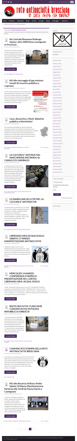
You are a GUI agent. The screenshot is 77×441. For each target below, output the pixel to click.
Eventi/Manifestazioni (15, 47)
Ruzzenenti (7, 148)
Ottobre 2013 (56, 106)
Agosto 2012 (56, 146)
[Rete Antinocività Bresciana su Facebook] (6, 2)
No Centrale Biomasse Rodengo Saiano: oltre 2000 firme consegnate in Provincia (25, 42)
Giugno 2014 (56, 83)
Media (27, 21)
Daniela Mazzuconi (20, 147)
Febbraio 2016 (56, 63)
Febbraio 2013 (56, 129)
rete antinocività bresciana (23, 229)
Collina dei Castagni (10, 147)
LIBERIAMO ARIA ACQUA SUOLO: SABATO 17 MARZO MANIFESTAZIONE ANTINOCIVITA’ (24, 238)
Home (5, 21)
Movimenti (20, 21)
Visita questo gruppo (66, 198)
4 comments (45, 265)
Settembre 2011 (57, 172)
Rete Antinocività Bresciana (9, 24)
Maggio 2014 (56, 86)
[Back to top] (73, 437)
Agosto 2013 (56, 112)
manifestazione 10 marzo (24, 421)
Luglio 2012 (55, 149)
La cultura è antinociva (11, 191)
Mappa (48, 21)
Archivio (34, 21)
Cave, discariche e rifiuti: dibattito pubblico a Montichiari (26, 120)
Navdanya (8, 47)
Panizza (27, 147)
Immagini (41, 21)
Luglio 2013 (55, 115)
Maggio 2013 (56, 120)
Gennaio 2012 (56, 166)
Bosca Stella (9, 421)
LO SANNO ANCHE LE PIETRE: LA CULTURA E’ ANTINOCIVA (26, 200)
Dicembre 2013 (56, 100)
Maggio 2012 (56, 155)
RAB (7, 265)
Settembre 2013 (57, 109)
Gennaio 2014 (56, 98)
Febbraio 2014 (56, 95)
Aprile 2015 (55, 75)
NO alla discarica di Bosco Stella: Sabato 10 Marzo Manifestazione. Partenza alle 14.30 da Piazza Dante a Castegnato (24, 387)
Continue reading (10, 69)
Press (21, 313)
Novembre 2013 (56, 103)
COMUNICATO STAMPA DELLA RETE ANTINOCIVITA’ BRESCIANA (28, 350)
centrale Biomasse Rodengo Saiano (14, 74)
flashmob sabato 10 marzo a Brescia (14, 341)
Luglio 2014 (55, 80)
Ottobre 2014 (56, 78)
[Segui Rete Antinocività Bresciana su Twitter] (8, 2)
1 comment (45, 421)
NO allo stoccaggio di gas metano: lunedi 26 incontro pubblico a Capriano (24, 83)
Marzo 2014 (55, 92)
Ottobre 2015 (56, 66)
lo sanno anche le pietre (22, 191)
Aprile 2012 (55, 158)
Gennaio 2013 (56, 132)
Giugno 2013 (56, 118)
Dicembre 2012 (56, 135)
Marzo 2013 (55, 126)
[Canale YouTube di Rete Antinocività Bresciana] (11, 2)
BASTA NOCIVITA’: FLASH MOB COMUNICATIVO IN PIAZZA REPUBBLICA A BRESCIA (23, 309)
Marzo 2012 (55, 160)
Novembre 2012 (56, 138)
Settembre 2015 (57, 69)
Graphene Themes (13, 439)
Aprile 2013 (55, 123)
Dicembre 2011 (56, 169)
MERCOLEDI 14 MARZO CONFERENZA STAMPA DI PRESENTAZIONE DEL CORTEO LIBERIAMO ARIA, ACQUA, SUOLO (22, 277)
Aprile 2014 (55, 89)
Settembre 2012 (57, 143)
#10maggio (55, 21)
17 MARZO (8, 377)
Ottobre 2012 (56, 140)
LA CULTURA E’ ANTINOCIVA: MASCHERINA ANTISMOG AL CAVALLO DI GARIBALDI (22, 157)
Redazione (65, 21)
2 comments (45, 147)
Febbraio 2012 (56, 163)
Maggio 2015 (56, 72)
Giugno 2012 (56, 152)
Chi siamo (12, 21)
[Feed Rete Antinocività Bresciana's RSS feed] (4, 2)
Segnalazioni (22, 88)
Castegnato (15, 421)
